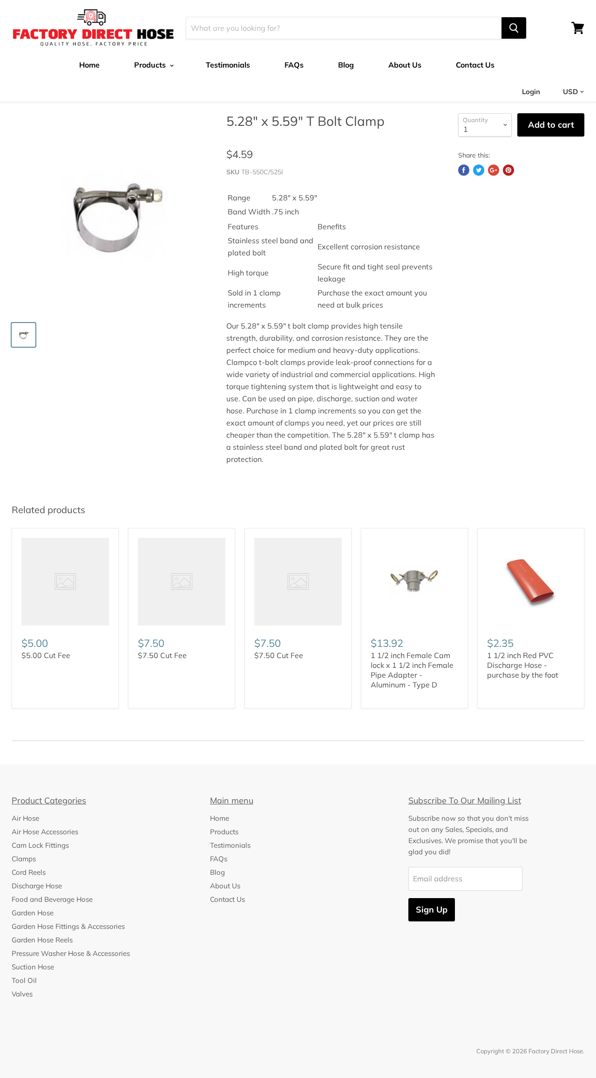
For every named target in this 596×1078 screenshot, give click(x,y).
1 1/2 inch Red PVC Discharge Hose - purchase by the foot (522, 665)
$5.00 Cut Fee (45, 655)
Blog (346, 64)
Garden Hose (33, 912)
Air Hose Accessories (45, 831)
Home (89, 64)
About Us (404, 64)
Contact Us (475, 64)
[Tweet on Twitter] (478, 170)
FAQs (294, 64)
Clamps (24, 858)
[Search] (513, 28)
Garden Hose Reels (42, 939)
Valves (22, 993)
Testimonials (228, 64)
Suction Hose (33, 966)
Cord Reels (29, 872)
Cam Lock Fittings (40, 845)
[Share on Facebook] (463, 170)
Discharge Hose (37, 885)
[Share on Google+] (493, 170)
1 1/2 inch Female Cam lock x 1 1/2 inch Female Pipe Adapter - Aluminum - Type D (412, 670)
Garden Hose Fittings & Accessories (68, 926)
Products (151, 64)
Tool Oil (24, 980)
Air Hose (25, 818)
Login (531, 91)
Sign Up (431, 909)
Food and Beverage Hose (52, 899)
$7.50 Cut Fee (162, 655)
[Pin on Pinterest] (508, 170)
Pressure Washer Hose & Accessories (71, 953)
